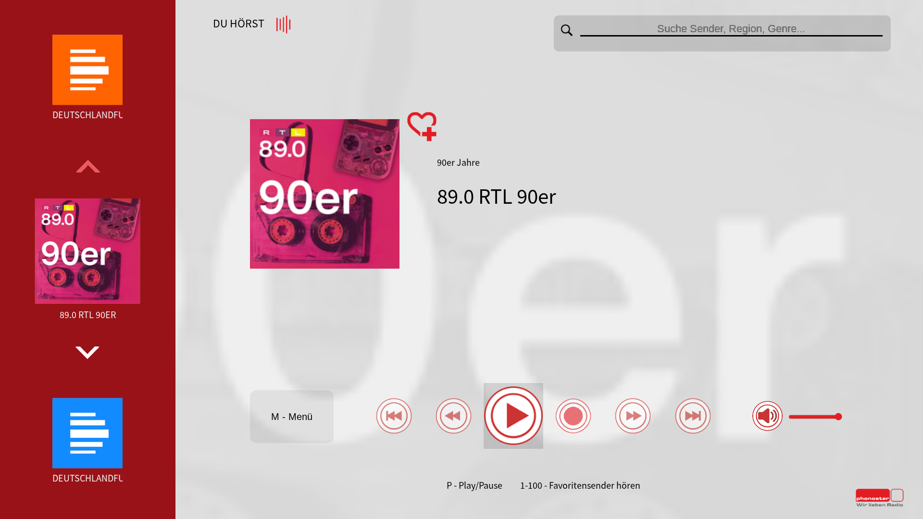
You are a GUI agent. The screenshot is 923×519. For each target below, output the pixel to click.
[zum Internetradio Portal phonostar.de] (880, 504)
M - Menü (291, 416)
